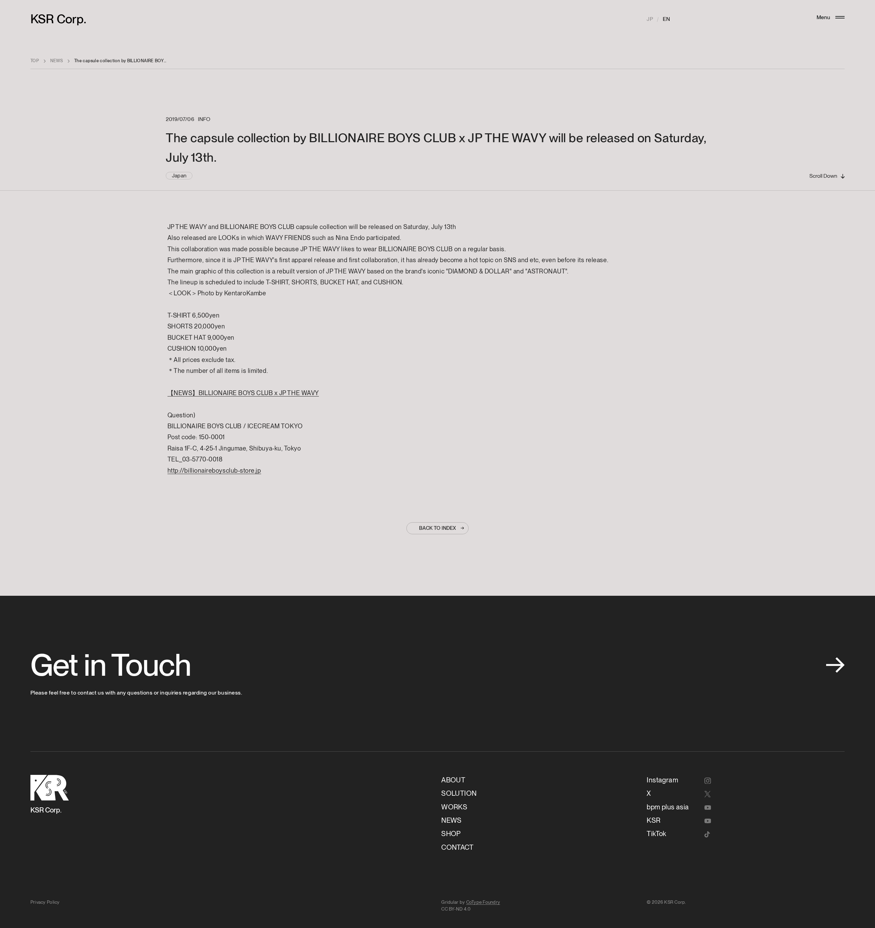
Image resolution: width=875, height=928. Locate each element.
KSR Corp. (58, 19)
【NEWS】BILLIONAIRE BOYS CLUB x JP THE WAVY (243, 392)
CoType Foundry (483, 902)
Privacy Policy (45, 902)
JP (650, 19)
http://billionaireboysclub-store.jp (214, 470)
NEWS (56, 60)
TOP (34, 60)
